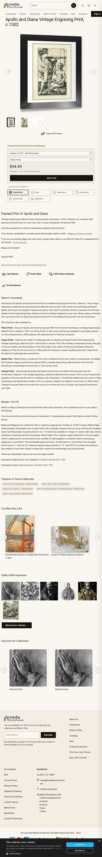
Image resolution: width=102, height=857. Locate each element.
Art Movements (18, 484)
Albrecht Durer (64, 484)
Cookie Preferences (13, 818)
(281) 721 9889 (46, 774)
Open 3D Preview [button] (54, 133)
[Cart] (89, 5)
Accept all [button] (80, 845)
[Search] (73, 5)
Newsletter (9, 813)
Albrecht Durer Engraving (11, 265)
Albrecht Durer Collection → (16, 625)
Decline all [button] (80, 851)
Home (5, 484)
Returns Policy (10, 785)
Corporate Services (78, 746)
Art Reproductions (65, 489)
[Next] (94, 72)
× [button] (99, 841)
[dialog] (51, 847)
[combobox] (50, 5)
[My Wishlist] (82, 5)
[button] (35, 853)
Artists (54, 484)
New (73, 14)
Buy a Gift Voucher (78, 757)
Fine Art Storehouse (50, 489)
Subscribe (48, 735)
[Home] (15, 5)
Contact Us (42, 769)
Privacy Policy (10, 780)
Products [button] (83, 14)
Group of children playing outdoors (67, 554)
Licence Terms (11, 802)
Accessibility (10, 769)
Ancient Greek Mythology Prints (34, 265)
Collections (34, 14)
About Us (73, 719)
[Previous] (8, 72)
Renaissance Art (32, 484)
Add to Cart (51, 178)
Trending (63, 14)
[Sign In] (95, 5)
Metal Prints (9, 807)
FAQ (6, 774)
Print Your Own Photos (79, 752)
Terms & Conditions (13, 796)
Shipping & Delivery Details (80, 233)
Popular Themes (14, 493)
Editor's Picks (50, 14)
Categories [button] (11, 14)
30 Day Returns (20, 242)
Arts (10, 484)
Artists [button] (23, 14)
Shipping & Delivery (13, 791)
